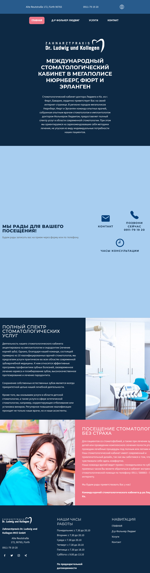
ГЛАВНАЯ (36, 20)
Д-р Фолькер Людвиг (66, 20)
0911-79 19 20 (10, 547)
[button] (122, 6)
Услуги (93, 20)
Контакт (113, 20)
